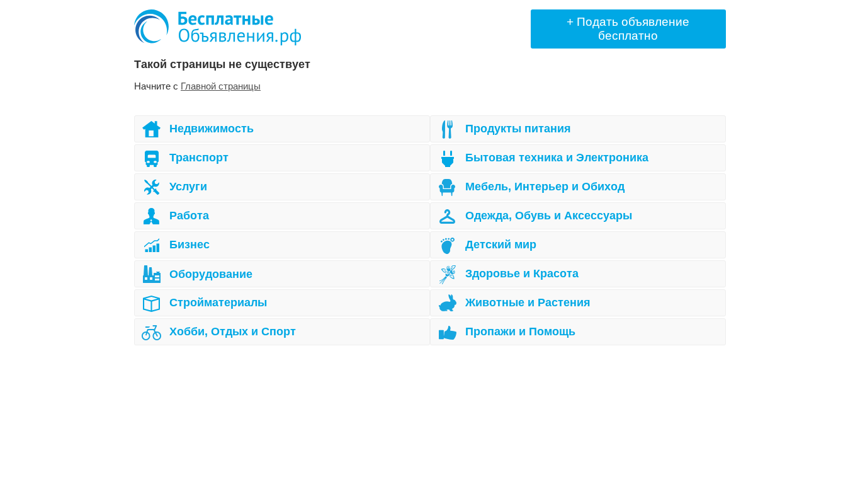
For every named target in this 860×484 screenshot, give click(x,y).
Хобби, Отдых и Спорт (232, 331)
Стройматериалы (218, 302)
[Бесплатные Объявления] (217, 27)
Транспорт (199, 157)
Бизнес (189, 244)
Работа (189, 215)
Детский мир (500, 244)
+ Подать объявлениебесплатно (628, 28)
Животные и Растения (528, 302)
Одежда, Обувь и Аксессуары (548, 215)
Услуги (188, 186)
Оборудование (210, 274)
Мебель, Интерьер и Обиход (545, 186)
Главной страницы (221, 86)
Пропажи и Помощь (520, 331)
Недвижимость (211, 128)
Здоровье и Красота (522, 273)
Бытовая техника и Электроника (556, 157)
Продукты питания (518, 128)
